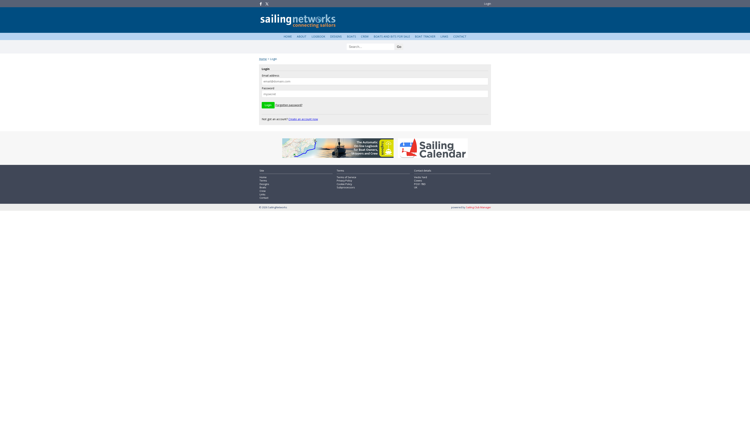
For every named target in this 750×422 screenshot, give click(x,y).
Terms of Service (346, 177)
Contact (459, 36)
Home (288, 36)
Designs (336, 36)
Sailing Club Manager (478, 207)
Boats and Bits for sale (392, 36)
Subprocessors (346, 187)
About (301, 36)
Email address (270, 75)
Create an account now (303, 119)
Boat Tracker (425, 36)
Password (268, 88)
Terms (263, 180)
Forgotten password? (288, 105)
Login (487, 3)
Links (444, 36)
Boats (351, 36)
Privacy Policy (344, 180)
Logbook (318, 36)
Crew (365, 36)
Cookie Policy (344, 184)
